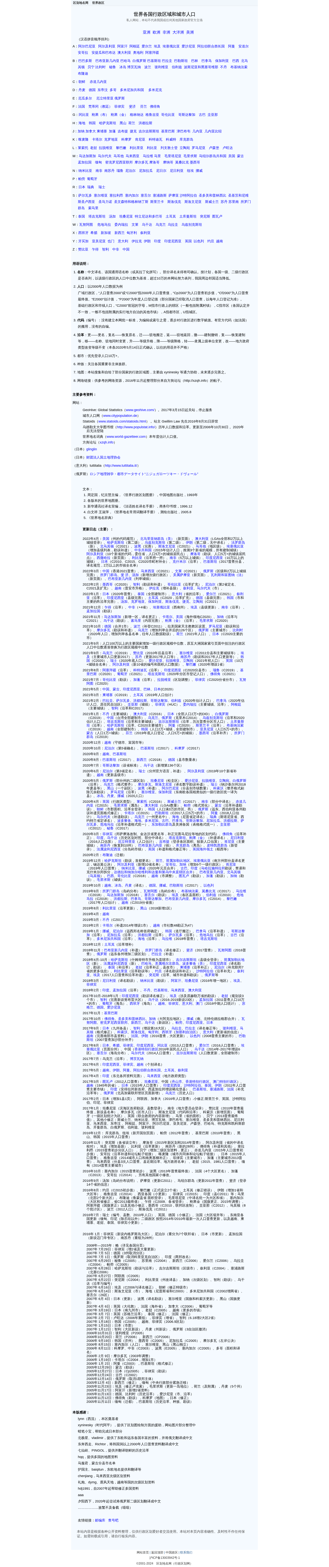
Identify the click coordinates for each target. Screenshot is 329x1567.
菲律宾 (119, 106)
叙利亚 (145, 233)
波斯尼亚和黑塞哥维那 (201, 67)
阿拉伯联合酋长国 (211, 46)
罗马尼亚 (198, 148)
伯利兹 (177, 67)
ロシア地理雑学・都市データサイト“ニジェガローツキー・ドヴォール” (144, 474)
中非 (115, 249)
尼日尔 (161, 171)
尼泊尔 (130, 171)
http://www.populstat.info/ (136, 427)
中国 (126, 249)
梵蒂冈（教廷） (100, 106)
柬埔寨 (102, 131)
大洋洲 (178, 32)
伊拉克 (137, 241)
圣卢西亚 (88, 202)
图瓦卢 (217, 216)
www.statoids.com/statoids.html (122, 421)
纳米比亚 (85, 171)
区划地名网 (80, 2)
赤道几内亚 (98, 82)
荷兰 (131, 123)
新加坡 (106, 233)
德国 (92, 90)
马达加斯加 (87, 156)
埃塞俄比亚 (172, 46)
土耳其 (171, 216)
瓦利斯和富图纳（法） (228, 575)
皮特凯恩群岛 (217, 845)
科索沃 (218, 788)
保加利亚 (222, 61)
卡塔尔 (97, 139)
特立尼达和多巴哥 (148, 216)
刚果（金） (119, 115)
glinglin (91, 449)
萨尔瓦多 (85, 195)
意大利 (123, 241)
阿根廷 (134, 46)
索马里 (93, 208)
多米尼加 (151, 821)
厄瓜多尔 (85, 98)
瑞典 (90, 187)
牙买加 (83, 241)
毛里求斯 (190, 156)
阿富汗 (122, 46)
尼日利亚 (177, 171)
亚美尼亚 (99, 241)
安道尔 (243, 46)
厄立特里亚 (104, 98)
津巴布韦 (183, 131)
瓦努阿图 (86, 224)
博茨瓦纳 (134, 67)
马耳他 (118, 156)
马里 (157, 156)
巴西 (235, 61)
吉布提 (123, 131)
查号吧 (113, 1520)
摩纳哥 (168, 162)
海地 (81, 123)
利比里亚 (136, 148)
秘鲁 (112, 67)
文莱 (135, 224)
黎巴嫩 (121, 148)
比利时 (100, 67)
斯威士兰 (212, 202)
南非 (99, 171)
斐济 (132, 106)
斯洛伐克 (174, 202)
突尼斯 (205, 216)
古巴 (202, 115)
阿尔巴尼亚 (86, 46)
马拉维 (148, 156)
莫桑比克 (182, 162)
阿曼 (231, 46)
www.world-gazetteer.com (126, 437)
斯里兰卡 (157, 202)
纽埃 (190, 171)
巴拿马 (206, 61)
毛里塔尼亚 (172, 156)
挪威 (199, 171)
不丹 (223, 67)
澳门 (199, 1003)
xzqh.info (106, 442)
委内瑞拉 (121, 224)
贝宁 (91, 67)
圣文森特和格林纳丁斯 (131, 202)
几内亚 (197, 131)
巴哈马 (125, 61)
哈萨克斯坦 (107, 123)
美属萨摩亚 (181, 575)
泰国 (81, 216)
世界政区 (98, 2)
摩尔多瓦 (141, 162)
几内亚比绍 (213, 131)
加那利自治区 (186, 1032)
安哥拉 (83, 52)
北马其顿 (107, 546)
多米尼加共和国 (132, 90)
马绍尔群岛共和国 (212, 156)
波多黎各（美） (194, 963)
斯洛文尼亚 (193, 202)
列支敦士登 (169, 148)
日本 (81, 187)
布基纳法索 (239, 67)
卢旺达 (228, 148)
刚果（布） (100, 115)
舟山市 (177, 1082)
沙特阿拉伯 (188, 195)
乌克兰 (161, 224)
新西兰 (119, 233)
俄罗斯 (119, 98)
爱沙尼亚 (188, 46)
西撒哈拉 (103, 558)
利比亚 (152, 148)
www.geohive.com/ (140, 410)
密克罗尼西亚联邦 (119, 162)
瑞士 (101, 187)
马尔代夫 (105, 156)
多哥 (113, 90)
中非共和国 (143, 550)
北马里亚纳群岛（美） (157, 539)
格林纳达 (137, 115)
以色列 (199, 241)
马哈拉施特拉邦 (213, 868)
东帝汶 (102, 90)
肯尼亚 (140, 139)
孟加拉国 (85, 162)
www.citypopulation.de (120, 416)
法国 (81, 106)
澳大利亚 (124, 52)
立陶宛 (185, 148)
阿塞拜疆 (152, 52)
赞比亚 (83, 249)
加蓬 (112, 131)
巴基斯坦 (154, 61)
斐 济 (125, 575)
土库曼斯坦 (187, 216)
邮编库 (100, 1520)
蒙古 (240, 156)
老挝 (93, 148)
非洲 (166, 32)
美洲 (190, 32)
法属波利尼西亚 (109, 849)
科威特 (171, 139)
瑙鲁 (120, 171)
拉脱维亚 (106, 148)
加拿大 (90, 131)
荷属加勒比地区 (178, 861)
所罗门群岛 (108, 575)
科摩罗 (126, 139)
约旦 (210, 241)
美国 (231, 156)
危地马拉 (104, 224)
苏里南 (233, 202)
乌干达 (147, 224)
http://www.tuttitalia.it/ (121, 465)
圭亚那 (213, 115)
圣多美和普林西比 (212, 195)
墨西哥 (195, 162)
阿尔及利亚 (106, 46)
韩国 (92, 123)
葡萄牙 (92, 179)
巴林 (194, 61)
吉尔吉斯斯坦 (149, 131)
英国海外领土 (203, 849)
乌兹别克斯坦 (191, 224)
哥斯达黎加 (186, 115)
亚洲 (146, 32)
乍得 (95, 249)
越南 (219, 241)
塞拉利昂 (116, 195)
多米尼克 (155, 90)
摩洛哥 (154, 162)
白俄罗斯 (139, 61)
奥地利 (138, 52)
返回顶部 (157, 1552)
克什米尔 (179, 561)
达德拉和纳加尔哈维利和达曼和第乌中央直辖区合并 (153, 872)
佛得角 (155, 106)
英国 (188, 241)
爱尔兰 (147, 46)
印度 (157, 241)
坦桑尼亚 (126, 216)
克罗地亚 (111, 139)
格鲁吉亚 (152, 115)
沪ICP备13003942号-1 (164, 1557)
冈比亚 (84, 115)
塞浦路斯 (160, 195)
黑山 (123, 123)
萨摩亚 (173, 195)
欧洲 (156, 32)
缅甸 (98, 162)
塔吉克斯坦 (96, 216)
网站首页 (143, 1552)
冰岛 (122, 67)
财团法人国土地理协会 (103, 457)
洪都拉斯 (145, 123)
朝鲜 (81, 82)
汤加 (112, 216)
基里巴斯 (168, 131)
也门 (111, 241)
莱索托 (83, 148)
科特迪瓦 (155, 139)
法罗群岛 (238, 542)
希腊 (93, 233)
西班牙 (83, 233)
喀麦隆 (83, 139)
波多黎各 (124, 821)
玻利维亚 (161, 67)
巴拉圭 (167, 61)
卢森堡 (214, 148)
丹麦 (81, 90)
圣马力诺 (105, 202)
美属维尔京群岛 (167, 963)
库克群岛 (186, 139)
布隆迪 (83, 73)
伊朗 (147, 241)
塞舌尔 (146, 195)
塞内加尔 (132, 195)
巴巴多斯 (85, 61)
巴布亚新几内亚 (107, 61)
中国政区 (172, 1552)
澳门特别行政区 (225, 1082)
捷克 (133, 131)
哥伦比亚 (168, 115)
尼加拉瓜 (146, 171)
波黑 (137, 546)
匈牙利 (132, 233)
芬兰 (143, 106)
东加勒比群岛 (162, 824)
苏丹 (224, 202)
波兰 (147, 67)
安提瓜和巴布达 (104, 52)
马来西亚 (132, 156)
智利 (105, 249)
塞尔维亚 (101, 195)
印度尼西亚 (172, 241)
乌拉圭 (173, 224)
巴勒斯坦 (181, 61)
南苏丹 (109, 171)
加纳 (81, 131)
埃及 (157, 46)
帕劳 (81, 179)
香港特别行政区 (146, 1049)
